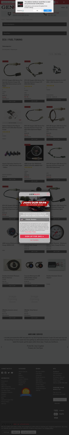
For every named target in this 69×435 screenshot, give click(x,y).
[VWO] (24, 10)
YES (47, 10)
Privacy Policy (28, 231)
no (37, 10)
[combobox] (22, 219)
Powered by (19, 10)
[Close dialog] (48, 194)
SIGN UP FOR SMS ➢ (34, 236)
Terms (34, 231)
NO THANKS (35, 240)
